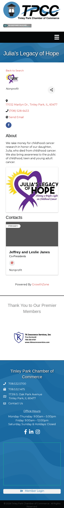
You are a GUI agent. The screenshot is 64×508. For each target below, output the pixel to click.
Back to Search (15, 70)
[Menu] (56, 37)
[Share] (51, 90)
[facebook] (8, 125)
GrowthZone (40, 284)
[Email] (12, 263)
